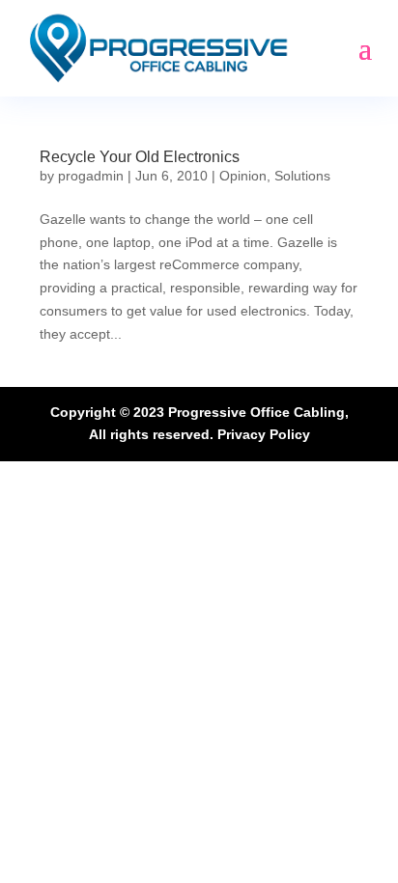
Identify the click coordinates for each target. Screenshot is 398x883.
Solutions (302, 175)
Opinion (243, 175)
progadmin (91, 175)
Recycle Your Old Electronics (140, 157)
